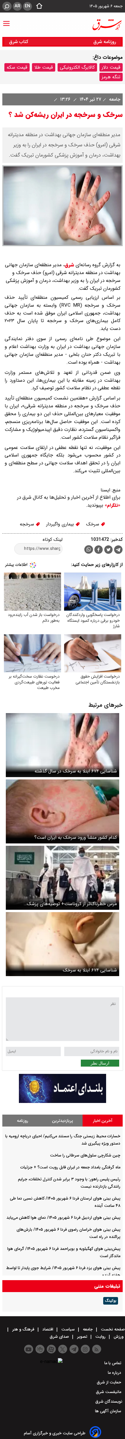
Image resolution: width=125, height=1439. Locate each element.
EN (27, 6)
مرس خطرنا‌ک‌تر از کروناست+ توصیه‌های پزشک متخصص (72, 903)
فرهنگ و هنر (23, 1329)
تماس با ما (113, 1363)
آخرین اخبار (102, 1121)
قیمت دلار (111, 67)
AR (17, 6)
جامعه (114, 99)
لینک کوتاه (53, 539)
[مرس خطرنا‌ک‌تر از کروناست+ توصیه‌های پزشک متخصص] (62, 878)
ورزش (118, 1336)
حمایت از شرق (109, 1382)
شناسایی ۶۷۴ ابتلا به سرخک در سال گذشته (76, 771)
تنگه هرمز (111, 77)
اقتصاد (47, 1329)
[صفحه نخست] (37, 6)
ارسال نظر (100, 1063)
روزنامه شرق (104, 41)
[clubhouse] (39, 1349)
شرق (69, 265)
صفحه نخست (112, 1329)
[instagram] (85, 1349)
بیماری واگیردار (60, 524)
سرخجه (27, 524)
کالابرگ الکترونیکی (77, 67)
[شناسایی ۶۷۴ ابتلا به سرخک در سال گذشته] (62, 745)
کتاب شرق (19, 41)
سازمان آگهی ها (108, 1411)
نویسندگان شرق (108, 1401)
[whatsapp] (88, 549)
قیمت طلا (43, 67)
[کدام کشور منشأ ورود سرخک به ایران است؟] (62, 811)
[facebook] (98, 550)
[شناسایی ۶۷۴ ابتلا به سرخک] (62, 944)
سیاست (68, 1329)
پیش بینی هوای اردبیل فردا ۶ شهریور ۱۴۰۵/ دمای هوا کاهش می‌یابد (63, 1217)
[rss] (96, 1349)
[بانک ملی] (62, 1101)
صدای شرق (60, 1336)
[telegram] (118, 550)
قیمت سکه (17, 67)
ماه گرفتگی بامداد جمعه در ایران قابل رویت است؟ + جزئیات (70, 1167)
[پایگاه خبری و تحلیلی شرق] (107, 24)
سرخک (93, 524)
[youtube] (28, 1349)
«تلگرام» (111, 505)
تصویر (82, 1336)
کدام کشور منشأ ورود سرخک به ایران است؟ (75, 837)
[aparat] (51, 1349)
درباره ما (115, 1372)
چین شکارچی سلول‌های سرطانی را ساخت (85, 1155)
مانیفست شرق (109, 1392)
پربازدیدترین (62, 1121)
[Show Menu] (6, 21)
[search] (7, 6)
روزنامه (22, 1121)
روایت (100, 1336)
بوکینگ (110, 1301)
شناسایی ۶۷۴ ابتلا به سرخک (90, 970)
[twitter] (108, 550)
